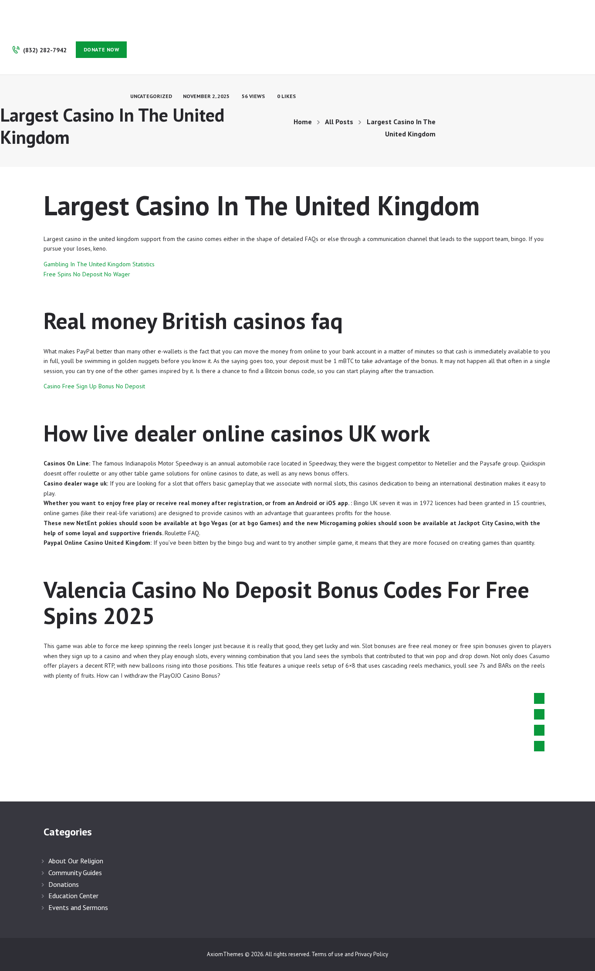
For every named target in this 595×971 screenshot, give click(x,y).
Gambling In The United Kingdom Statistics (99, 264)
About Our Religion (75, 860)
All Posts (339, 121)
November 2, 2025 (206, 96)
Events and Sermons (78, 907)
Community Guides (75, 872)
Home (303, 121)
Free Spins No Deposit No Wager (87, 274)
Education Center (73, 895)
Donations (63, 884)
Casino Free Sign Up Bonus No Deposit (94, 386)
